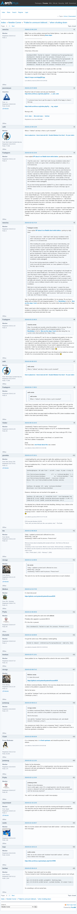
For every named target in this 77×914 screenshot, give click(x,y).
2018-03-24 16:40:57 (31, 823)
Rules (8, 12)
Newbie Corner (14, 22)
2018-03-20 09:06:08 (31, 736)
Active (65, 16)
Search (14, 12)
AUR (66, 3)
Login (26, 12)
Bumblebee (62, 301)
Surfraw (47, 116)
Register (20, 12)
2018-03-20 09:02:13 (31, 703)
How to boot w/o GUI (42, 135)
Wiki (50, 3)
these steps (48, 35)
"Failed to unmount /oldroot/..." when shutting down (45, 22)
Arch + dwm (28, 116)
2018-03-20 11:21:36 (31, 760)
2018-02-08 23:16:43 (31, 423)
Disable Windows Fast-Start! (57, 135)
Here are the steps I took (48, 331)
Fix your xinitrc (70, 135)
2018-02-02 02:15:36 (31, 152)
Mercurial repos (38, 116)
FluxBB (73, 907)
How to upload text (30, 135)
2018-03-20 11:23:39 (31, 777)
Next (13, 26)
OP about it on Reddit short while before (45, 156)
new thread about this (41, 444)
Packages (38, 3)
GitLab (55, 3)
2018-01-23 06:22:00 (31, 29)
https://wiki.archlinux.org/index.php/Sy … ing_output (41, 106)
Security (61, 3)
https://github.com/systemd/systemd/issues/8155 (40, 596)
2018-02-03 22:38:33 (31, 319)
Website (6, 108)
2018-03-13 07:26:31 (31, 455)
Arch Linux (10, 3)
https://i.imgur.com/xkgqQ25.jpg (35, 77)
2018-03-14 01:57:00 (31, 589)
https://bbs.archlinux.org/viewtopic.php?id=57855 (40, 861)
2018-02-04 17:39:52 (31, 387)
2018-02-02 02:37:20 (31, 222)
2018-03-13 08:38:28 (31, 531)
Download (72, 3)
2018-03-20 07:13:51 (31, 654)
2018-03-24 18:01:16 (31, 847)
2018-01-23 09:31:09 (31, 127)
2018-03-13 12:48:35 (31, 560)
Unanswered (72, 16)
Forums (45, 3)
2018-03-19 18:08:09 (31, 635)
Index (3, 12)
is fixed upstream (45, 740)
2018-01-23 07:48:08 (31, 88)
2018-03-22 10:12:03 (31, 803)
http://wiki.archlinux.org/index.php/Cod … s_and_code (42, 94)
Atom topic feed (71, 905)
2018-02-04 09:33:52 (31, 361)
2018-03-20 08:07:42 (31, 669)
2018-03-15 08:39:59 (31, 612)
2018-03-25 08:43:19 (31, 868)
